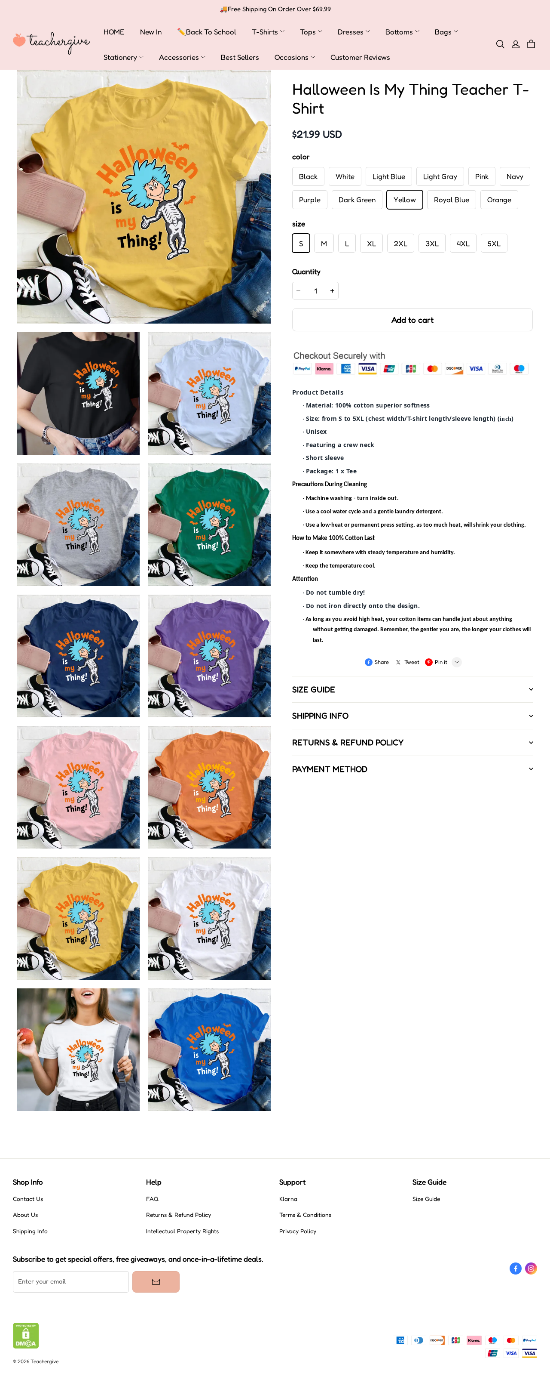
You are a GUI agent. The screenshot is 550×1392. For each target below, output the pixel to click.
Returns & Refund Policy (178, 1214)
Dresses (351, 31)
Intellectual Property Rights (182, 1231)
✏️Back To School (206, 31)
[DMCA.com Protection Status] (26, 1346)
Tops (308, 31)
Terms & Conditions (305, 1214)
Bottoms (399, 31)
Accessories (179, 57)
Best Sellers (240, 57)
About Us (25, 1214)
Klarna (288, 1198)
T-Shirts (265, 31)
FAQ (152, 1198)
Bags (443, 31)
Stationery (120, 57)
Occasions (292, 57)
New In (151, 31)
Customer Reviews (360, 57)
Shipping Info (30, 1231)
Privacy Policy (297, 1231)
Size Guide (426, 1198)
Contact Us (28, 1198)
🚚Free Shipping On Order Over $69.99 (275, 9)
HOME (114, 31)
